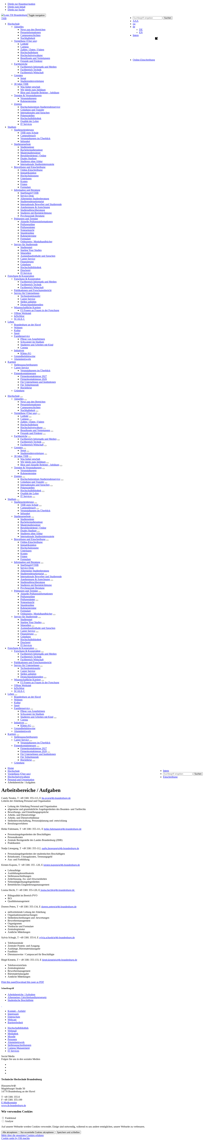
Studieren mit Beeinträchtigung (36, 213)
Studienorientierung (24, 502)
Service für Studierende (26, 616)
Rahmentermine (28, 101)
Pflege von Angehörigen (32, 339)
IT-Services (26, 273)
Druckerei (25, 270)
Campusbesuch (28, 135)
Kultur (17, 330)
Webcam (12, 1019)
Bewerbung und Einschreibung (29, 539)
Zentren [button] (18, 104)
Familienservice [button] (22, 336)
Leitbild (24, 44)
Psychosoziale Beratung (32, 215)
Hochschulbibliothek (30, 118)
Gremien (18, 447)
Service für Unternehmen (26, 665)
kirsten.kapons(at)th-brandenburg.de (62, 865)
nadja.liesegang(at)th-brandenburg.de (60, 848)
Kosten (24, 181)
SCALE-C (19, 319)
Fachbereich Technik (30, 69)
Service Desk (27, 195)
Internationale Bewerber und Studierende (41, 204)
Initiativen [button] (19, 350)
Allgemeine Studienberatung (34, 198)
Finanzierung (27, 261)
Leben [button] (11, 321)
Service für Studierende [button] (26, 244)
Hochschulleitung (29, 52)
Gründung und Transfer (32, 109)
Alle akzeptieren (10, 1132)
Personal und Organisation (21, 779)
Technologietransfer (30, 296)
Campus (24, 46)
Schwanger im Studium (32, 341)
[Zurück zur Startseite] (14, 15)
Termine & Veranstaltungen (28, 467)
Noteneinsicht (27, 230)
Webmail (12, 1030)
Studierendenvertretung (32, 81)
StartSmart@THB (29, 192)
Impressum (13, 1014)
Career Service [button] (21, 367)
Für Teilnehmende (29, 384)
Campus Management (19, 1048)
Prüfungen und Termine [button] (26, 218)
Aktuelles (19, 398)
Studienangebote (22, 516)
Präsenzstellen (27, 115)
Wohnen (18, 327)
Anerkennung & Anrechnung (35, 207)
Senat (23, 78)
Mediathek (13, 1033)
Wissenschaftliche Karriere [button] (27, 307)
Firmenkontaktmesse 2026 (33, 379)
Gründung (25, 264)
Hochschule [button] (14, 23)
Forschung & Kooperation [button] (21, 276)
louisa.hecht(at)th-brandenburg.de (57, 890)
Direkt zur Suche (16, 9)
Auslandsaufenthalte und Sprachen (37, 256)
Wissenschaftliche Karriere (27, 679)
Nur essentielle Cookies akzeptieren (37, 1132)
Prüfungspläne (27, 224)
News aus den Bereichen (32, 29)
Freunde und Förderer (31, 61)
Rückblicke (26, 387)
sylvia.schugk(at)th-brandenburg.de (57, 937)
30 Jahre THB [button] (21, 84)
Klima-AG (25, 353)
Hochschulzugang (29, 175)
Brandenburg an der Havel (27, 324)
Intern (136, 35)
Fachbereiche (20, 436)
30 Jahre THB (21, 456)
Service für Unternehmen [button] (26, 293)
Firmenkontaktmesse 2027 (33, 376)
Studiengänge (27, 147)
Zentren (18, 476)
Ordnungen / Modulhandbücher (36, 241)
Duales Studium (28, 158)
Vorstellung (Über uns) (25, 413)
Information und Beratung (27, 562)
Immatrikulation (28, 172)
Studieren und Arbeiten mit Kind (36, 344)
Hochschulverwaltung (31, 55)
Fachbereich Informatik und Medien (38, 66)
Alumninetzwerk (22, 359)
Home (11, 768)
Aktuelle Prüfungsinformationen (36, 221)
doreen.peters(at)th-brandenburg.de (58, 906)
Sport (16, 333)
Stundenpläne (27, 233)
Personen (12, 1039)
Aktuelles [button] (19, 26)
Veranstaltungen (28, 98)
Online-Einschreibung (31, 170)
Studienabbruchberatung (32, 210)
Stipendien (25, 253)
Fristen (23, 184)
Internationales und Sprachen (35, 112)
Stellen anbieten (28, 301)
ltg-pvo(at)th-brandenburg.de (56, 798)
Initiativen (19, 722)
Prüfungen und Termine (26, 590)
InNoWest (19, 316)
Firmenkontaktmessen (25, 745)
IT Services (26, 124)
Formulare (25, 187)
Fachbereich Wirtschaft (32, 72)
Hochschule (14, 396)
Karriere (12, 734)
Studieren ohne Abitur (31, 161)
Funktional (10, 1118)
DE (141, 29)
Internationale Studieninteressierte (37, 164)
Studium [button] (12, 127)
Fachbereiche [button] (20, 64)
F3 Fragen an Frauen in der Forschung (39, 310)
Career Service (27, 258)
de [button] (134, 26)
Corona (24, 347)
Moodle (11, 1036)
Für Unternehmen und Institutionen (38, 382)
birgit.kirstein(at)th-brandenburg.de (59, 959)
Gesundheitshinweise (24, 356)
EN (141, 32)
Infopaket (25, 141)
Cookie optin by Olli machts (15, 1138)
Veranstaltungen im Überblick (35, 138)
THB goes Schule (29, 132)
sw (134, 23)
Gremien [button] (18, 75)
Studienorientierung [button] (24, 129)
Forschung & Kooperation (21, 648)
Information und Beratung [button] (27, 190)
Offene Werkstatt (22, 313)
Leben (11, 694)
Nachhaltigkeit (27, 38)
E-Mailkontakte (9, 1102)
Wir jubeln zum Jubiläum (33, 89)
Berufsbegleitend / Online (33, 155)
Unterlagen (26, 178)
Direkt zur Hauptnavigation (21, 4)
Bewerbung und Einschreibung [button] (29, 167)
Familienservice (22, 708)
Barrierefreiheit (15, 1022)
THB (4, 18)
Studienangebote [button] (22, 144)
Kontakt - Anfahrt (17, 1011)
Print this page (8, 982)
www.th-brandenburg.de (13, 1105)
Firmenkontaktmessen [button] (25, 373)
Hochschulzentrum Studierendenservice (40, 107)
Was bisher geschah (30, 86)
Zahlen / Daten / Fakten (32, 49)
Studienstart (26, 247)
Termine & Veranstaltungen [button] (28, 95)
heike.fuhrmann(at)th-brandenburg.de (62, 829)
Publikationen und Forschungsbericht (32, 290)
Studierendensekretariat (32, 201)
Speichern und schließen (68, 1132)
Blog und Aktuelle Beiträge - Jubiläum (39, 92)
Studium (12, 499)
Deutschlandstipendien (31, 304)
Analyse (9, 1121)
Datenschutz (14, 1016)
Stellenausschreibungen (26, 364)
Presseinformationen (30, 32)
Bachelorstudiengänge (31, 150)
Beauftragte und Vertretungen (35, 58)
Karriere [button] (12, 362)
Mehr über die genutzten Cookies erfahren (22, 1135)
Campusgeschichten (30, 35)
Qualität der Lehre (29, 121)
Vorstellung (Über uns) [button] (25, 41)
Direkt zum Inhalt (16, 6)
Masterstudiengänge (30, 152)
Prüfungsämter (27, 227)
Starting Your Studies (31, 250)
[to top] (1, 1005)
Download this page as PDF (30, 982)
